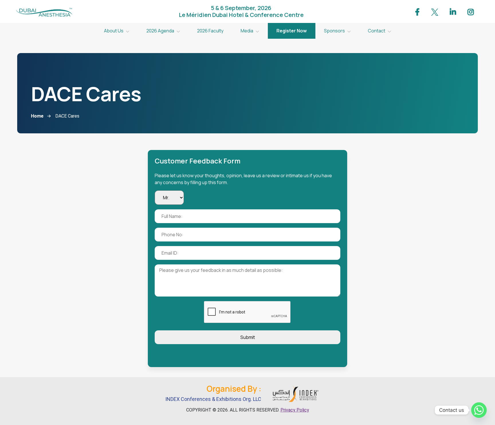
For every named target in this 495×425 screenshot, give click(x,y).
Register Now (291, 31)
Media (247, 31)
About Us (113, 31)
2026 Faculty (210, 31)
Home (37, 116)
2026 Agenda (160, 31)
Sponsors (334, 31)
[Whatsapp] (479, 410)
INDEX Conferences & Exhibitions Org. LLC (213, 399)
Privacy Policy (294, 410)
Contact (376, 31)
